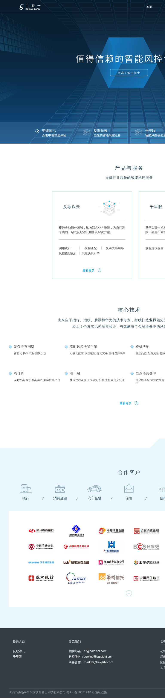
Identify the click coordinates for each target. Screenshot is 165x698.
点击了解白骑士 (129, 73)
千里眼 (17, 656)
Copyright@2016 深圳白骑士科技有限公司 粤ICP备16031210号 (52, 692)
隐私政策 (101, 692)
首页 (149, 7)
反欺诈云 (19, 651)
